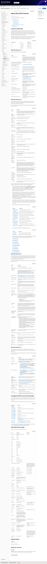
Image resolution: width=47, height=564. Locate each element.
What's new (40, 8)
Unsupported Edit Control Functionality (17, 24)
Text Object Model (27, 276)
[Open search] (43, 6)
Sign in (45, 6)
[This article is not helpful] (45, 18)
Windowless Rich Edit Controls (15, 544)
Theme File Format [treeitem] (3, 85)
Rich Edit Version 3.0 (16, 22)
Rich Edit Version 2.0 (16, 21)
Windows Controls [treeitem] (3, 13)
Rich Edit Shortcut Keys (15, 25)
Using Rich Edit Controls (14, 542)
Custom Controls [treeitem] (3, 17)
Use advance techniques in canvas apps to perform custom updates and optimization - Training (23, 551)
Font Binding (33, 309)
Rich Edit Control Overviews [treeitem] (5, 56)
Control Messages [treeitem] (3, 16)
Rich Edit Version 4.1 (16, 23)
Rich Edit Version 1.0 (16, 20)
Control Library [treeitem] (4, 25)
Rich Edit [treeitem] (4, 52)
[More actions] (35, 11)
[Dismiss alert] (45, 1)
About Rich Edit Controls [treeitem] (5, 58)
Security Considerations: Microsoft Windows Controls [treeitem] (4, 22)
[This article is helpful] (44, 18)
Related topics (14, 26)
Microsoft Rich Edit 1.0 (15, 106)
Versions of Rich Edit (15, 19)
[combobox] (5, 11)
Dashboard (44, 8)
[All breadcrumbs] (11, 11)
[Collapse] (9, 10)
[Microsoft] (1, 6)
